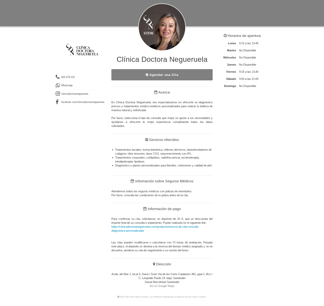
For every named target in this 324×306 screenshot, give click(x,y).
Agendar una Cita (163, 74)
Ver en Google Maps (162, 285)
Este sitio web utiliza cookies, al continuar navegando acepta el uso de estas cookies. (163, 297)
